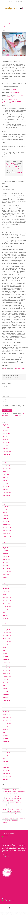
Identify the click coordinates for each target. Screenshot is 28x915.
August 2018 (6, 539)
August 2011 (6, 755)
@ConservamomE (7, 101)
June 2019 (5, 509)
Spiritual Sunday (19, 809)
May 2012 (5, 735)
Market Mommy (6, 800)
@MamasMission (12, 99)
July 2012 (5, 729)
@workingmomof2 (17, 101)
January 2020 (6, 489)
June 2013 (5, 703)
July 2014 (5, 682)
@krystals (4, 103)
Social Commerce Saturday (8, 807)
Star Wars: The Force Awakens (14, 811)
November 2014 (7, 670)
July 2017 (5, 577)
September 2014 (7, 676)
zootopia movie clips (6, 822)
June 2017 (5, 580)
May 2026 (5, 425)
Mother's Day (18, 802)
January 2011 (6, 773)
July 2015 (5, 647)
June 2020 (5, 477)
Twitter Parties (17, 368)
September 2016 (7, 606)
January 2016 (6, 629)
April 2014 (5, 691)
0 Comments (23, 368)
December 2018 (7, 527)
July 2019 (5, 507)
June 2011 (5, 758)
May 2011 (5, 761)
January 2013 (6, 714)
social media (5, 809)
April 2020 (5, 483)
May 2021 (5, 460)
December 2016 (7, 597)
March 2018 (6, 553)
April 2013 (5, 709)
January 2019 (6, 524)
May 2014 (5, 688)
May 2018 (5, 548)
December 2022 (7, 451)
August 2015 (6, 644)
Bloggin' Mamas (15, 789)
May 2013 (5, 706)
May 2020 (5, 480)
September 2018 (7, 536)
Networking (9, 804)
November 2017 (7, 565)
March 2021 (6, 463)
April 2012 (5, 738)
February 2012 (6, 744)
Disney (4, 793)
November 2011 (7, 750)
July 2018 (5, 542)
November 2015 (7, 635)
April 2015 (5, 656)
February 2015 (6, 662)
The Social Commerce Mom (8, 815)
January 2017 (6, 594)
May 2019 (5, 512)
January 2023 (6, 448)
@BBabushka (10, 97)
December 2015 (7, 632)
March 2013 (6, 712)
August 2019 (6, 504)
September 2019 (7, 501)
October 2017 (6, 568)
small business (16, 804)
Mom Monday (5, 802)
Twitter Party (12, 818)
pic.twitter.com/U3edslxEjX (13, 168)
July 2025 (5, 430)
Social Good (17, 807)
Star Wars (4, 811)
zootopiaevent (14, 820)
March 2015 (6, 659)
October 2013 (6, 700)
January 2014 (6, 697)
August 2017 (6, 574)
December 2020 (7, 466)
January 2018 (6, 559)
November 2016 (7, 600)
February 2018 (6, 556)
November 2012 (7, 720)
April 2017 (5, 586)
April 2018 (5, 550)
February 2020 (6, 486)
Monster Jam (12, 802)
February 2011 (6, 770)
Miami (18, 800)
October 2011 (6, 753)
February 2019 (6, 521)
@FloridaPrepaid (15, 89)
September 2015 (7, 641)
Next (23, 18)
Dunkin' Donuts (10, 793)
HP (3, 798)
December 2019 (7, 492)
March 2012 (6, 741)
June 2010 (5, 779)
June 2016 (5, 615)
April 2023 (5, 445)
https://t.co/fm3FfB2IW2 (12, 166)
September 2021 (7, 457)
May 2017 (5, 583)
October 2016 (6, 603)
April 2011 (5, 764)
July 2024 (5, 439)
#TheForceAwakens (6, 789)
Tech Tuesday (5, 813)
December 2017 (7, 562)
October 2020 (6, 471)
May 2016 (5, 618)
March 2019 (6, 518)
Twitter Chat (17, 815)
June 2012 (5, 732)
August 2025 (6, 427)
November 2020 (7, 468)
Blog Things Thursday (7, 791)
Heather (4, 368)
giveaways (17, 796)
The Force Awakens (13, 813)
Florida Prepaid (5, 796)
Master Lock (12, 800)
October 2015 (6, 638)
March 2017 (6, 588)
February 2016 (6, 627)
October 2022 (6, 454)
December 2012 (7, 717)
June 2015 (5, 650)
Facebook (16, 793)
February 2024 (6, 442)
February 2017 (6, 591)
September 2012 (7, 723)
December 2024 (7, 436)
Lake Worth (8, 798)
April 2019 (5, 515)
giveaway (12, 796)
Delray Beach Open (21, 791)
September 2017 (7, 571)
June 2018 (5, 545)
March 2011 (6, 767)
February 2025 (6, 433)
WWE (4, 820)
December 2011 (7, 747)
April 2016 (5, 621)
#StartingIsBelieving (11, 163)
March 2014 (6, 694)
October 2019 (6, 498)
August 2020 (6, 474)
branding (14, 791)
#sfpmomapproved (13, 787)
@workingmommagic (15, 103)
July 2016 (5, 612)
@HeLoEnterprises (19, 95)
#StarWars (21, 787)
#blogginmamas (6, 787)
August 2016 (6, 609)
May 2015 (5, 653)
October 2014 (6, 673)
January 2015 (6, 665)
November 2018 (7, 530)
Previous (19, 18)
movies (4, 804)
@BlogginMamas (14, 92)
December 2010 (7, 776)
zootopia (8, 820)
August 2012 (6, 726)
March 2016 (6, 624)
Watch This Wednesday (20, 818)
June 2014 (5, 685)
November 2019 (7, 495)
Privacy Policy (5, 856)
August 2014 (6, 679)
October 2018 (6, 533)
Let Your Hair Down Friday (16, 798)
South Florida (11, 809)
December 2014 (7, 668)
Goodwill (22, 796)
